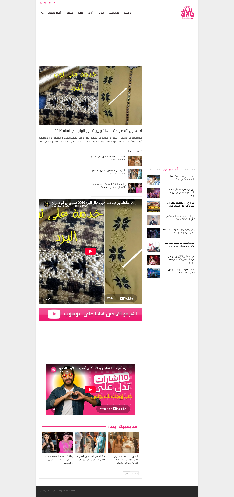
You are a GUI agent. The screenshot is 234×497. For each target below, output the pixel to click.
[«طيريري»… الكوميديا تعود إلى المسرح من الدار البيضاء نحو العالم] (153, 206)
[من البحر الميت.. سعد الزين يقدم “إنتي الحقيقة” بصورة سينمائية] (153, 220)
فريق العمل (184, 2)
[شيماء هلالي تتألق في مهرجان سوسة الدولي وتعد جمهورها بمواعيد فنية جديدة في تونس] (153, 260)
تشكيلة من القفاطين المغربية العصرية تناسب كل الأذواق (108, 171)
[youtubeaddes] (90, 314)
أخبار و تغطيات (54, 12)
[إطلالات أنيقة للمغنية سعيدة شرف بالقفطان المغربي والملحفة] (135, 188)
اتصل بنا (174, 2)
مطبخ (81, 12)
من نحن (192, 2)
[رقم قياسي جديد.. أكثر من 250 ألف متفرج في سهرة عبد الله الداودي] (153, 233)
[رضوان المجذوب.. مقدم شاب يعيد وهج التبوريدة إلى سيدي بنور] (153, 246)
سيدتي (101, 12)
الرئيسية (127, 12)
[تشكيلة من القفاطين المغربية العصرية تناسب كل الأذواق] (135, 174)
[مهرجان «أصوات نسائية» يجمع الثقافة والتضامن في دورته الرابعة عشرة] (153, 193)
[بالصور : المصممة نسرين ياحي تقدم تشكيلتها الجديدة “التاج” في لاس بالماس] (135, 161)
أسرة (90, 12)
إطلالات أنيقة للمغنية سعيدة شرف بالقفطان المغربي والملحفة (108, 185)
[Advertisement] (171, 114)
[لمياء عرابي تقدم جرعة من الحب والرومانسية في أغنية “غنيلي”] (153, 180)
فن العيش (114, 12)
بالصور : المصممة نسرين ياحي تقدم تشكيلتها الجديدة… (108, 158)
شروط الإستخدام (164, 2)
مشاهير (69, 12)
